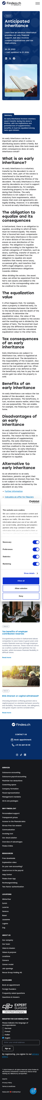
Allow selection (21, 588)
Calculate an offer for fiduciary (19, 497)
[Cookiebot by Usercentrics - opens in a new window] (29, 501)
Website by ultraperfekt (18, 1073)
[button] (38, 3)
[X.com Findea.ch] (10, 58)
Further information (14, 491)
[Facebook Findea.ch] (14, 58)
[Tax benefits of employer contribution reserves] (21, 630)
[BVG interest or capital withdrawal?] (21, 690)
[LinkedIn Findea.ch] (6, 58)
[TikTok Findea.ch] (21, 754)
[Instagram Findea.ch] (17, 754)
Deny (21, 596)
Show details (29, 573)
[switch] (36, 549)
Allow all (21, 581)
